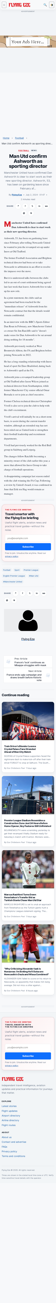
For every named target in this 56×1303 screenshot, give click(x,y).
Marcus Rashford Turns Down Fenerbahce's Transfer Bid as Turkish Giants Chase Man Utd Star (22, 897)
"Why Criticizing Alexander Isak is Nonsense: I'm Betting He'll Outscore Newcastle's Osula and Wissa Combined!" (26, 971)
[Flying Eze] (19, 4)
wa (46, 206)
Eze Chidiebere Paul (16, 768)
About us (6, 1137)
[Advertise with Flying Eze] (28, 41)
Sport (17, 570)
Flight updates (9, 1110)
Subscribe (28, 546)
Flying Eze (17, 195)
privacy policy (11, 556)
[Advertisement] (28, 102)
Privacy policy (9, 1151)
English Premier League (14, 576)
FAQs (4, 1146)
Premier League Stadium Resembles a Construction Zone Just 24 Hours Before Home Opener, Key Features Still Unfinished (27, 823)
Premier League (31, 570)
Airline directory (10, 1120)
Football (19, 138)
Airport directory (11, 1115)
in (39, 206)
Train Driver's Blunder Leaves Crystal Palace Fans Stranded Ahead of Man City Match (20, 749)
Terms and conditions (13, 1156)
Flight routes (9, 1125)
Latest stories (9, 1106)
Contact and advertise (14, 1141)
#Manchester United (12, 582)
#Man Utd (33, 576)
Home (6, 138)
